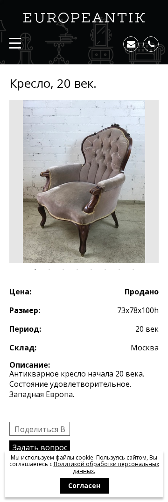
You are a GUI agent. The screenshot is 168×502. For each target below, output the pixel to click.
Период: (25, 329)
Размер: (24, 310)
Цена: (20, 291)
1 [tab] (35, 270)
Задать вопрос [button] (40, 447)
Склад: (22, 347)
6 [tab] (105, 270)
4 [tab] (77, 270)
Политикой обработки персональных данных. (106, 467)
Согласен (84, 485)
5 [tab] (91, 270)
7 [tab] (119, 270)
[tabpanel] (84, 181)
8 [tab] (133, 270)
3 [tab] (63, 270)
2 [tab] (49, 270)
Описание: (29, 365)
